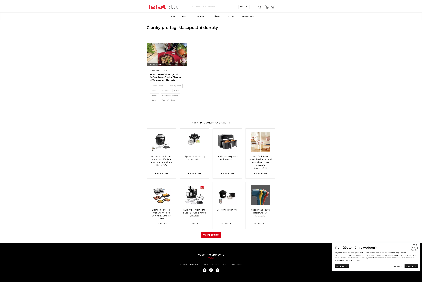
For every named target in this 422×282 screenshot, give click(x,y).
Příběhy (217, 16)
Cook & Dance (248, 16)
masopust (165, 91)
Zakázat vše (341, 266)
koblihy (154, 95)
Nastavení (398, 266)
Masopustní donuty (168, 100)
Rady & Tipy (202, 16)
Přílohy (224, 264)
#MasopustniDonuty (170, 95)
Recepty (186, 16)
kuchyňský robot (174, 86)
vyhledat (244, 7)
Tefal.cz (171, 16)
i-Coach (177, 91)
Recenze (231, 16)
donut (154, 91)
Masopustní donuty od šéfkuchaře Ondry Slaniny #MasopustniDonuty (165, 77)
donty (154, 100)
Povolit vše (411, 266)
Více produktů (211, 235)
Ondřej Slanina (157, 86)
